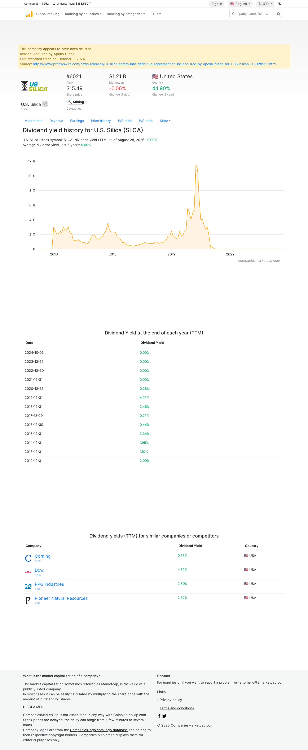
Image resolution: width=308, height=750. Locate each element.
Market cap (34, 121)
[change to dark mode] (280, 4)
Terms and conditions (177, 708)
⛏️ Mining (76, 102)
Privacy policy (171, 700)
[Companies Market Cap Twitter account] (164, 717)
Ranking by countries (82, 14)
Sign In (216, 4)
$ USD (264, 4)
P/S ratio (146, 121)
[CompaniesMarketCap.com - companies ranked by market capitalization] (29, 14)
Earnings (77, 121)
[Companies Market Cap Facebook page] (159, 717)
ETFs (154, 14)
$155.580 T (83, 3)
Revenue (56, 121)
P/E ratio (125, 121)
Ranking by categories (124, 14)
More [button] (164, 121)
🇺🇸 (238, 4)
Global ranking (48, 14)
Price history (101, 121)
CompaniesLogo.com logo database (99, 730)
